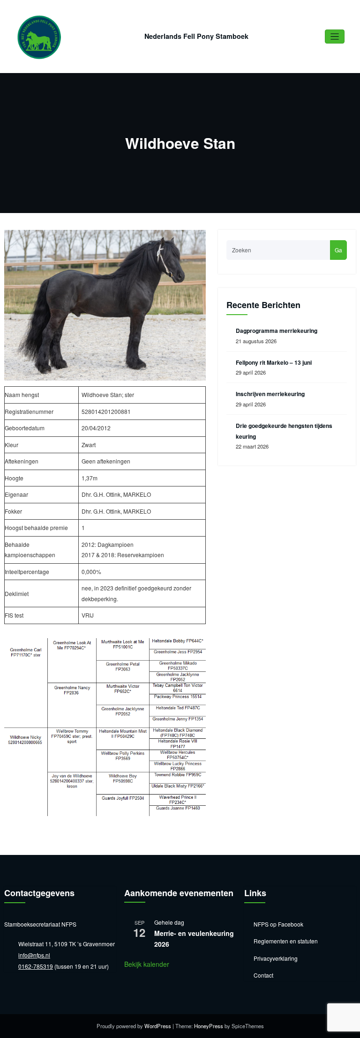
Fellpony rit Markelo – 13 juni (274, 362)
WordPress (157, 1026)
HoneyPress (208, 1026)
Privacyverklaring (276, 958)
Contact (263, 975)
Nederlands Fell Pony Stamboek (196, 36)
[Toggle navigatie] (335, 36)
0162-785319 (35, 966)
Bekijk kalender (146, 964)
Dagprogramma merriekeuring (276, 330)
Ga (338, 250)
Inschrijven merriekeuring (270, 394)
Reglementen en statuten (286, 941)
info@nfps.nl (34, 955)
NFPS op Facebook (278, 924)
